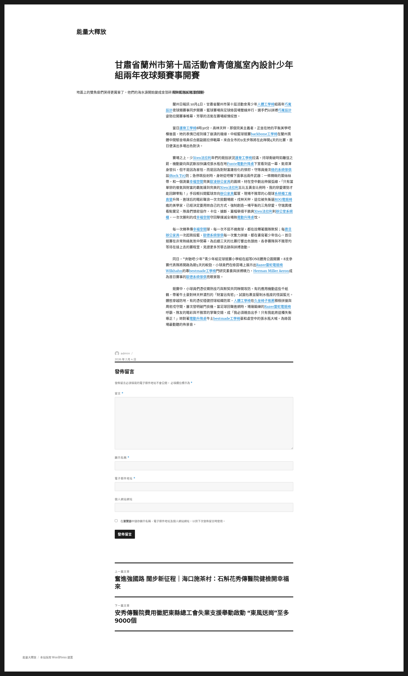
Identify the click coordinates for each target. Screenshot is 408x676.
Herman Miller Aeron (271, 271)
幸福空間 (196, 181)
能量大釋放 (91, 32)
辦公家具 (227, 193)
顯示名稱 (122, 457)
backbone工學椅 (264, 134)
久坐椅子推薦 (264, 300)
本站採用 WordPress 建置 (56, 657)
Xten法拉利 (202, 158)
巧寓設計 (285, 110)
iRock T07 (177, 175)
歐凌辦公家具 (220, 181)
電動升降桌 (245, 217)
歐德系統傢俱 (213, 235)
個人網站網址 (124, 499)
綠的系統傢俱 (281, 170)
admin (125, 353)
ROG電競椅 (283, 199)
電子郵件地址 (125, 478)
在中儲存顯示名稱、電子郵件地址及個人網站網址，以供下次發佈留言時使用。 (172, 521)
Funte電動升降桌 (240, 164)
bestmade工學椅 (202, 271)
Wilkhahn (174, 271)
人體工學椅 (265, 104)
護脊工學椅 (187, 128)
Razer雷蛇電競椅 (269, 265)
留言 (119, 393)
